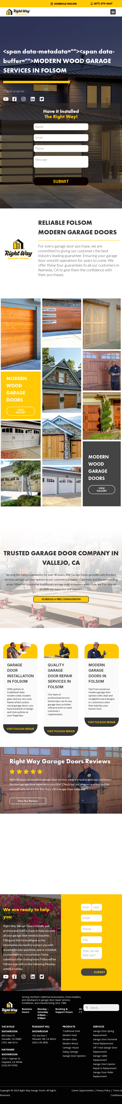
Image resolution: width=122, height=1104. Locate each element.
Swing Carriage (70, 1051)
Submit (61, 181)
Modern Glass (70, 1039)
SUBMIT (99, 972)
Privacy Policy (103, 1090)
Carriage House (71, 1047)
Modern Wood (70, 1043)
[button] (113, 11)
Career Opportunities (83, 1090)
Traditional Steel (71, 1031)
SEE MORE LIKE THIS (21, 348)
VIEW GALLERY (21, 411)
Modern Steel (70, 1035)
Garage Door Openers (74, 1055)
